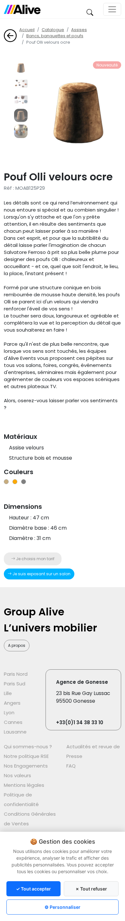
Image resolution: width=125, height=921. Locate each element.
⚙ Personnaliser (62, 907)
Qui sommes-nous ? (28, 746)
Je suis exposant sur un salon (41, 574)
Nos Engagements (26, 765)
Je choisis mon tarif (34, 558)
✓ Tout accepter (33, 888)
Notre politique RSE (26, 756)
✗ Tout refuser (91, 888)
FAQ (71, 765)
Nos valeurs (17, 775)
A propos (16, 645)
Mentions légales (24, 785)
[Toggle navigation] (112, 9)
